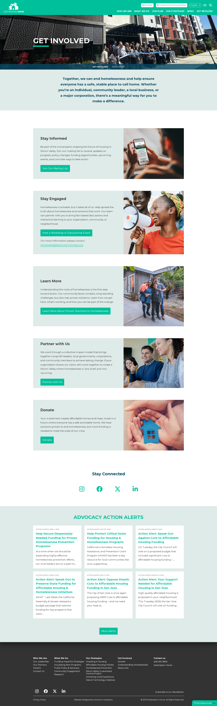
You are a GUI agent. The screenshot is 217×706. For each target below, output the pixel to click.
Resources (118, 67)
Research (59, 674)
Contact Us (38, 671)
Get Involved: (100, 67)
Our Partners (40, 665)
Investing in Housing (96, 661)
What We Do (141, 11)
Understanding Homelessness (133, 665)
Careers (37, 668)
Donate (47, 439)
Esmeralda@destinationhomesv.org (61, 245)
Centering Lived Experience (100, 677)
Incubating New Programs (67, 665)
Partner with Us (52, 382)
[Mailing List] (205, 5)
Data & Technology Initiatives (100, 680)
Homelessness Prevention (99, 668)
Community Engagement (67, 671)
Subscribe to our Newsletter (169, 692)
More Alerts (108, 631)
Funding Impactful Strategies (69, 661)
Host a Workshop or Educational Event (66, 232)
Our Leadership (41, 661)
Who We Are (124, 11)
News (190, 11)
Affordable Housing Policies (100, 665)
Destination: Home (14, 7)
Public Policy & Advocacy (66, 668)
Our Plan (157, 11)
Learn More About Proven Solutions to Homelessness (75, 311)
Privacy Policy (39, 700)
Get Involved (205, 11)
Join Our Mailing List (55, 168)
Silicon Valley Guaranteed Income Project (99, 672)
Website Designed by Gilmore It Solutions (93, 700)
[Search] (210, 5)
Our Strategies (175, 11)
